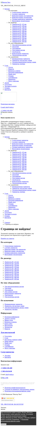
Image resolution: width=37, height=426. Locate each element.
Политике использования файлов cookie (14, 420)
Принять (3, 424)
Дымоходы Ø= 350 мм (19, 38)
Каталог (7, 9)
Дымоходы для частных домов (22, 60)
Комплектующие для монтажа (22, 17)
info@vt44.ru (10, 374)
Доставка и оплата (11, 86)
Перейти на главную (7, 238)
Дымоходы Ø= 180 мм (19, 31)
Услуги (10, 67)
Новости (11, 69)
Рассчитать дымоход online (13, 339)
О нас (6, 65)
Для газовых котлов (18, 50)
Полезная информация (15, 72)
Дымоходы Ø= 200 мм (19, 33)
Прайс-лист (12, 74)
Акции (7, 83)
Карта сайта (8, 323)
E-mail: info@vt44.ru (7, 107)
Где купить (8, 84)
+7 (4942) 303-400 (6, 110)
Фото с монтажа (13, 81)
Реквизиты (11, 79)
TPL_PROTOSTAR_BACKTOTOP (12, 404)
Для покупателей (8, 332)
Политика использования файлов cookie (18, 391)
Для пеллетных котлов (19, 55)
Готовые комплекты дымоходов (22, 19)
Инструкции (9, 325)
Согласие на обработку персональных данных (19, 389)
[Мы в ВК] (4, 378)
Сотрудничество (7, 352)
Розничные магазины (8, 104)
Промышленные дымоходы (21, 58)
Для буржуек (16, 52)
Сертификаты (12, 77)
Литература (8, 327)
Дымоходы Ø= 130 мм (19, 28)
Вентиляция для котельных (21, 21)
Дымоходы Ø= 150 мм (19, 29)
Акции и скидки (10, 318)
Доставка (8, 355)
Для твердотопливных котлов (21, 45)
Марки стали (9, 320)
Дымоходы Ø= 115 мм (19, 24)
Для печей (15, 46)
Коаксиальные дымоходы (20, 53)
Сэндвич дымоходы (18, 14)
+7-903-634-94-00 (6, 371)
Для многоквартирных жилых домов (24, 62)
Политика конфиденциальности (15, 387)
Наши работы (9, 341)
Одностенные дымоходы (20, 12)
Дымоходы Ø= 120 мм (19, 26)
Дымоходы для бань (18, 64)
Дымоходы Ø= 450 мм (19, 41)
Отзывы (11, 76)
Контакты (8, 89)
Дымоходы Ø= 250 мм (19, 34)
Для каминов (16, 48)
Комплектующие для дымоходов (22, 16)
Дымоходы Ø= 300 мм (19, 36)
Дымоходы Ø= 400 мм (19, 40)
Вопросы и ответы (14, 71)
